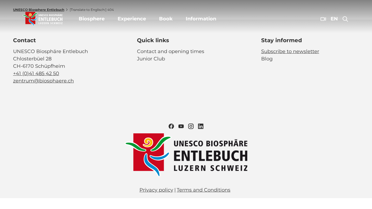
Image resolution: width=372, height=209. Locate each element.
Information (201, 19)
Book (166, 19)
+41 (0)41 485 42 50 (36, 73)
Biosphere (92, 19)
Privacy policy (156, 190)
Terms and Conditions (203, 190)
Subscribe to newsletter (290, 51)
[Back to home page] (42, 19)
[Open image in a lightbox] (186, 155)
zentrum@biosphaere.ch (43, 81)
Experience (132, 19)
